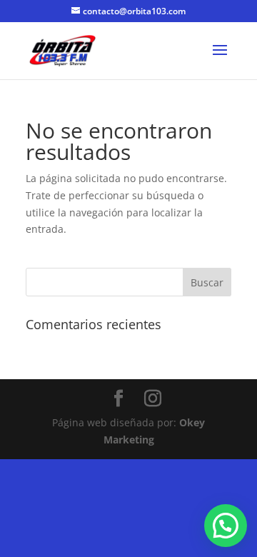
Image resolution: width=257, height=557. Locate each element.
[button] (225, 525)
